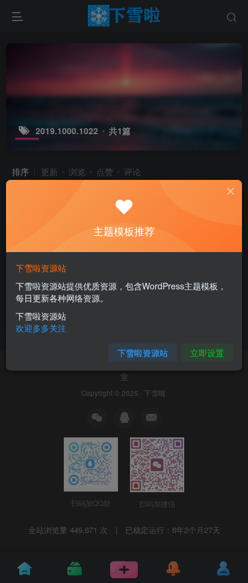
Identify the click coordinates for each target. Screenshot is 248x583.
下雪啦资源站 (142, 353)
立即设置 (207, 353)
